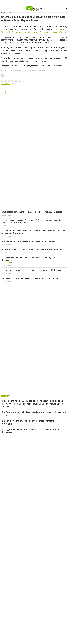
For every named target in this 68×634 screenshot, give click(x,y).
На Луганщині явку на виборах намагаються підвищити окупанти (32, 249)
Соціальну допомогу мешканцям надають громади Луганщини (31, 278)
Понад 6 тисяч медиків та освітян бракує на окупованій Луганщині (32, 270)
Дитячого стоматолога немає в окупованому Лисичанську (28, 241)
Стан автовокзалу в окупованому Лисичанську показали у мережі (32, 212)
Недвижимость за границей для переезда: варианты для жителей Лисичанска (32, 258)
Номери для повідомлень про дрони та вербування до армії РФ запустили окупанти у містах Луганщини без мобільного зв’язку (32, 403)
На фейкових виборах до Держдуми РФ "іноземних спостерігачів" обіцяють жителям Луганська (32, 221)
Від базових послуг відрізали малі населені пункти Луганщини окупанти (34, 414)
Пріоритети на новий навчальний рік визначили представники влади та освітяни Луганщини (33, 231)
